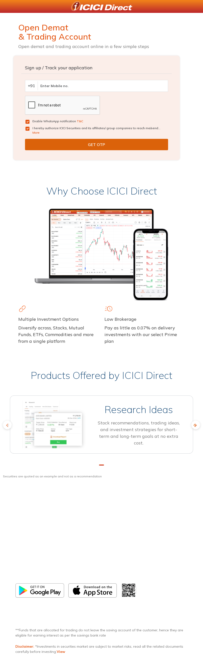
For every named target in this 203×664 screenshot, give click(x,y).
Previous (7, 425)
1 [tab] (101, 465)
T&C (80, 121)
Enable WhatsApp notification (57, 121)
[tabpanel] (101, 427)
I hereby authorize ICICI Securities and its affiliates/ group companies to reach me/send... (96, 130)
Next (195, 425)
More (36, 132)
